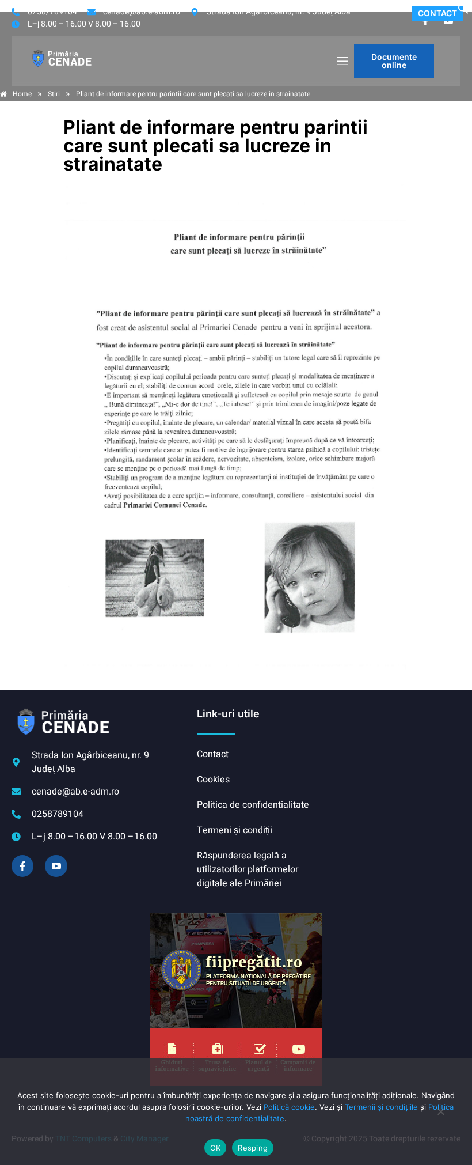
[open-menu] (342, 61)
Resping (253, 1147)
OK (215, 1147)
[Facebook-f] (22, 866)
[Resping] (440, 1117)
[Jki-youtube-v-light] (56, 866)
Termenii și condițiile (381, 1106)
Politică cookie (289, 1106)
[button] (463, 11)
